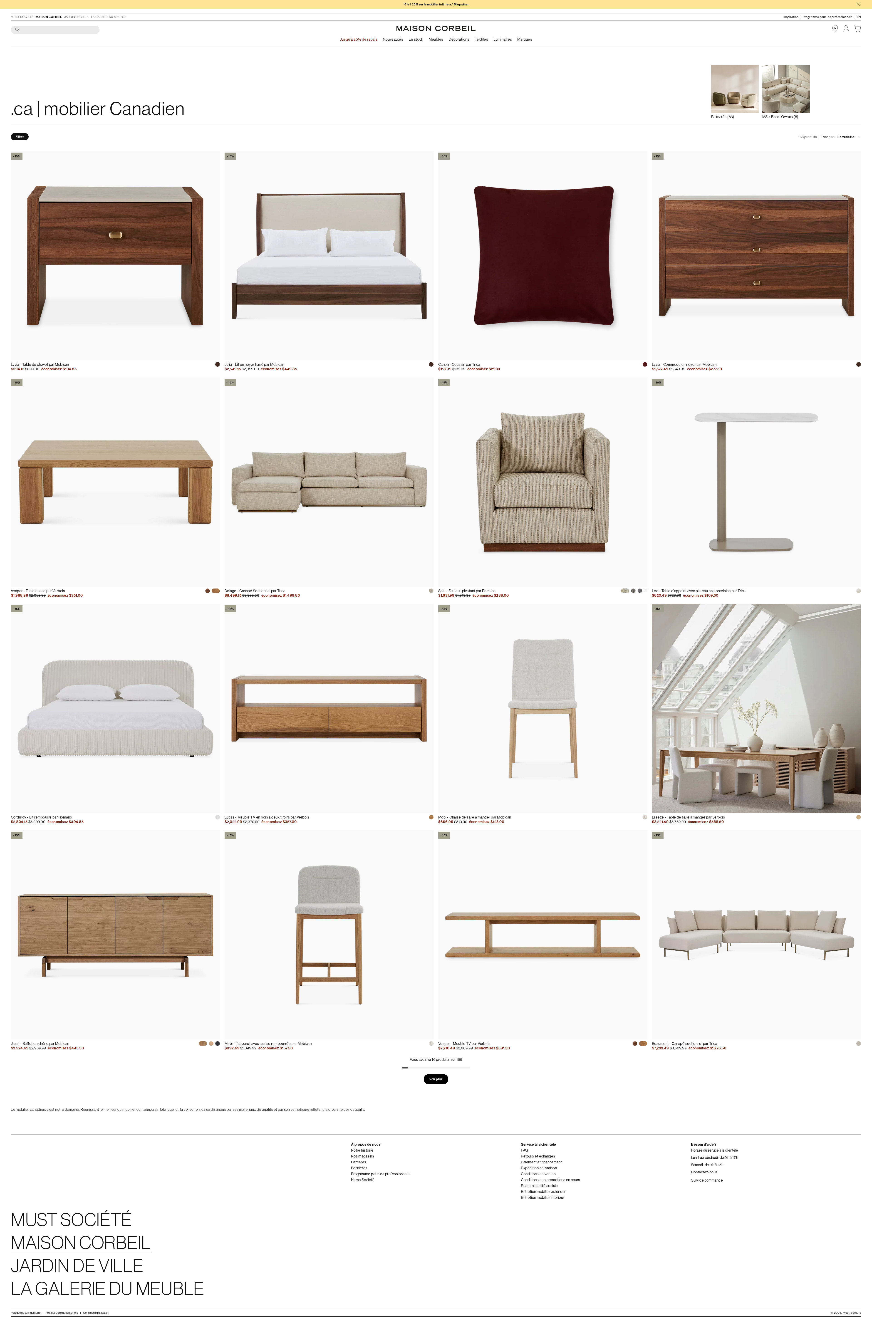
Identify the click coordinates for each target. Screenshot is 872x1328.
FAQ (524, 1150)
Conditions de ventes (538, 1174)
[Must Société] (436, 28)
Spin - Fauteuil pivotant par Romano (467, 591)
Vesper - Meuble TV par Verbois (464, 1043)
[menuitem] (393, 39)
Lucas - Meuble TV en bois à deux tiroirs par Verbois (267, 817)
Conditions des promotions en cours (550, 1180)
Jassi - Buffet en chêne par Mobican (40, 1043)
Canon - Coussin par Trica (459, 364)
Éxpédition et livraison (539, 1168)
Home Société (363, 1180)
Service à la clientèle (538, 1144)
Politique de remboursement (62, 1312)
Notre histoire (362, 1150)
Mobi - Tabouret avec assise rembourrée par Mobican (268, 1043)
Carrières (358, 1162)
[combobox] (55, 30)
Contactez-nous (704, 1172)
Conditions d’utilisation (96, 1312)
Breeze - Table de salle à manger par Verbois (688, 817)
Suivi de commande (707, 1180)
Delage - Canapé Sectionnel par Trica (255, 591)
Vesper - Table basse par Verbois (38, 591)
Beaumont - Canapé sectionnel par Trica (684, 1043)
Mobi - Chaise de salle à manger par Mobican (474, 817)
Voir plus (436, 1079)
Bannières (359, 1168)
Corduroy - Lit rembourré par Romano (41, 817)
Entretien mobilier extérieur (543, 1191)
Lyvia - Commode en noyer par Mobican (684, 364)
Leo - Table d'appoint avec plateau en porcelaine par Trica (699, 591)
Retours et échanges (538, 1156)
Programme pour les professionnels (380, 1174)
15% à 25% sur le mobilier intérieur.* (436, 4)
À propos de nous (366, 1144)
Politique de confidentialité (25, 1312)
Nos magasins (362, 1156)
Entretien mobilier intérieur (542, 1197)
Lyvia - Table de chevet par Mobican (40, 364)
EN (859, 17)
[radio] (217, 364)
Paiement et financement (541, 1162)
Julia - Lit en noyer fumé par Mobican (254, 364)
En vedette (846, 137)
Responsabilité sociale (539, 1185)
